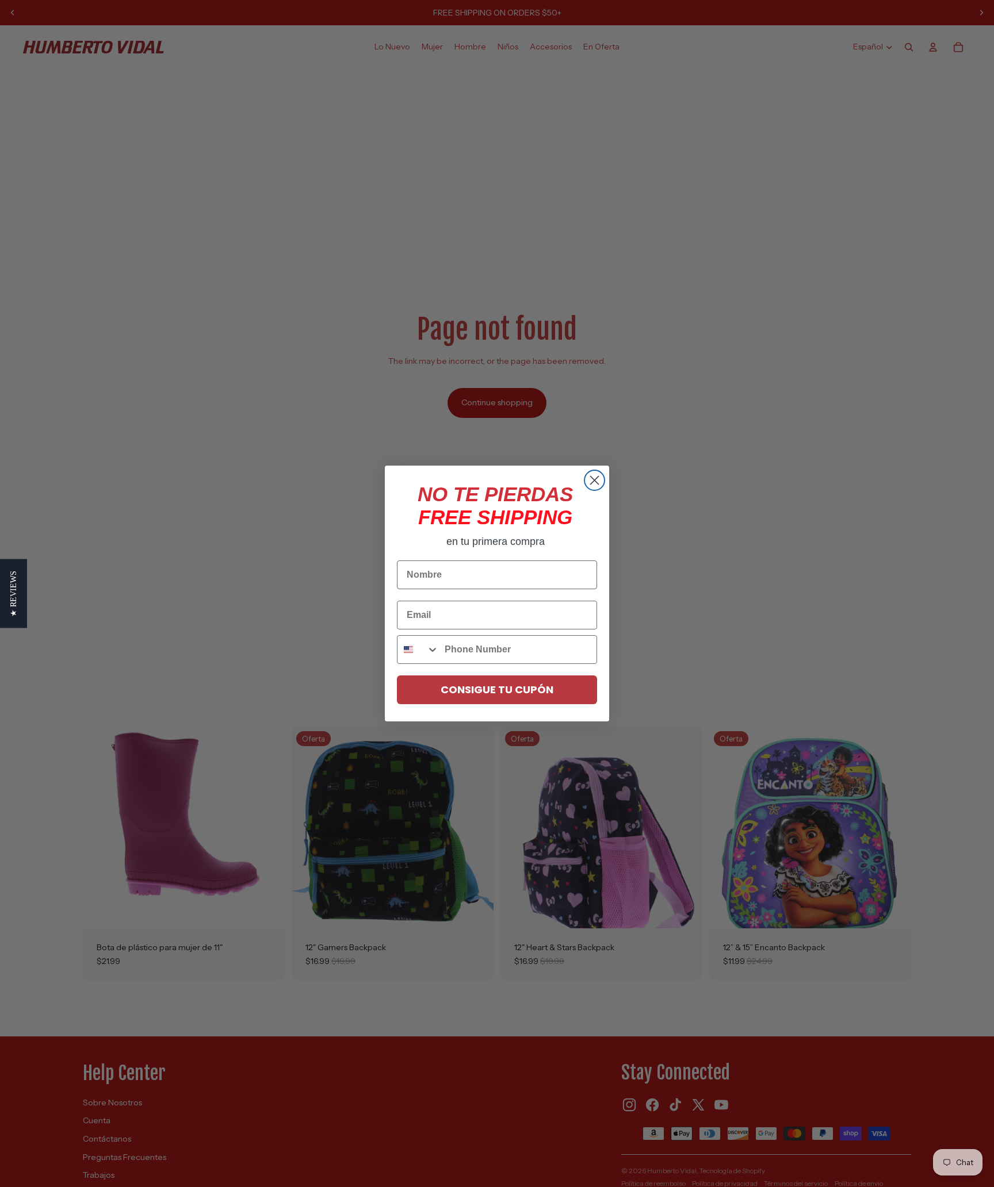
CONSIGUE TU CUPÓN (497, 689)
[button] (13, 593)
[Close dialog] (594, 480)
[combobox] (418, 649)
